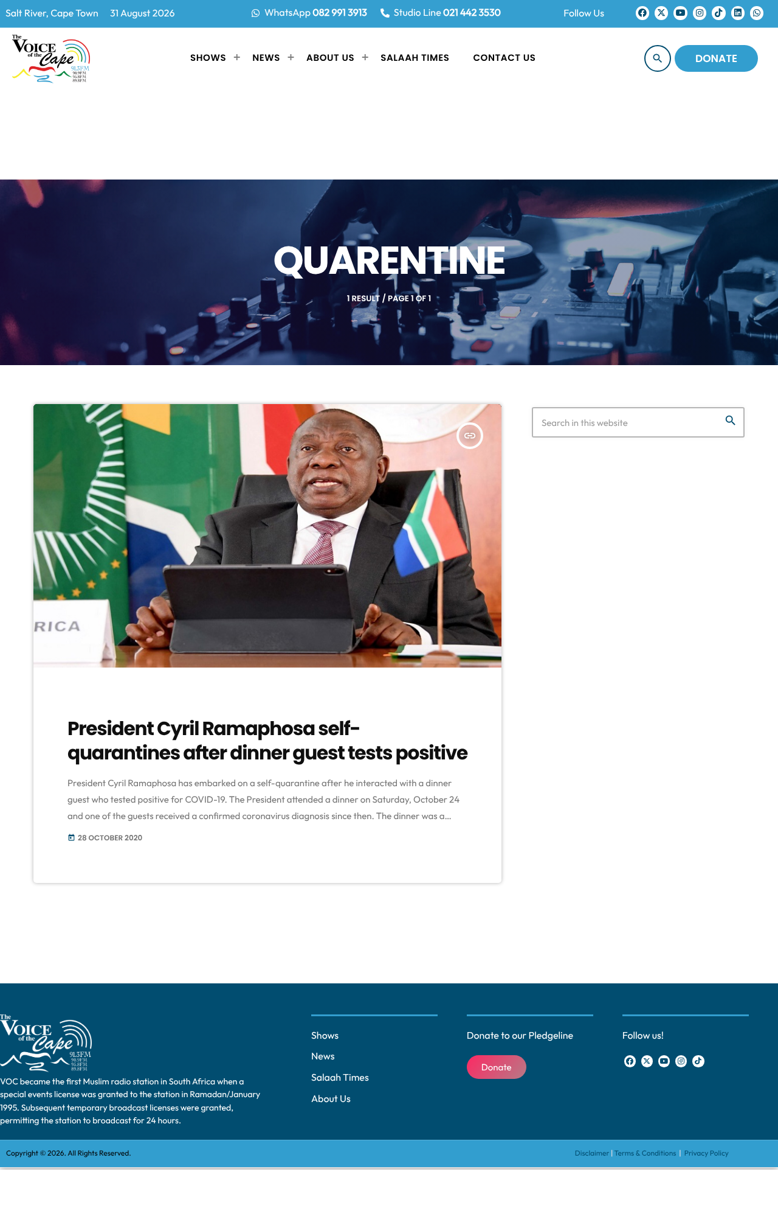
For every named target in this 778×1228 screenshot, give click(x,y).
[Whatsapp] (756, 12)
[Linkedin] (738, 12)
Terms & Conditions (646, 1153)
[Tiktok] (718, 12)
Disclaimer (592, 1153)
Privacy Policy (706, 1153)
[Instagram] (699, 12)
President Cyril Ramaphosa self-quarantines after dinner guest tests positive (267, 740)
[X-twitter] (661, 12)
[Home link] (51, 58)
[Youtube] (680, 12)
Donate (716, 58)
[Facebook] (642, 12)
